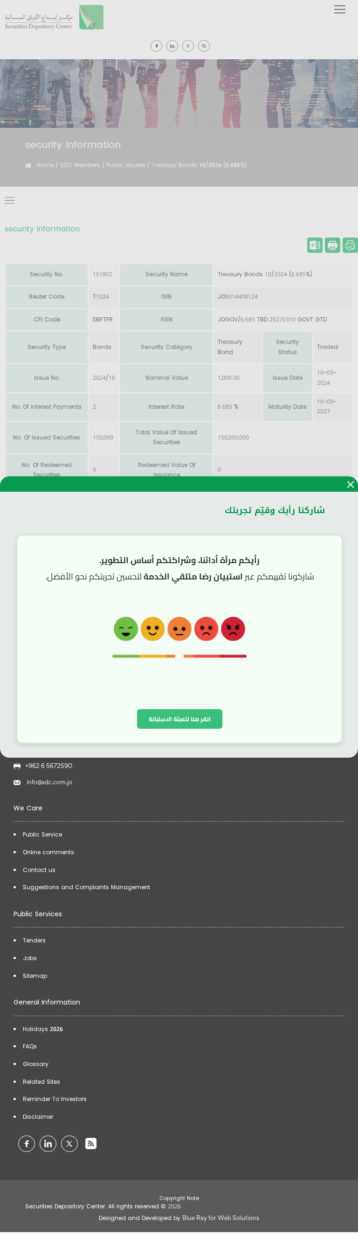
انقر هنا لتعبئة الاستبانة (180, 719)
